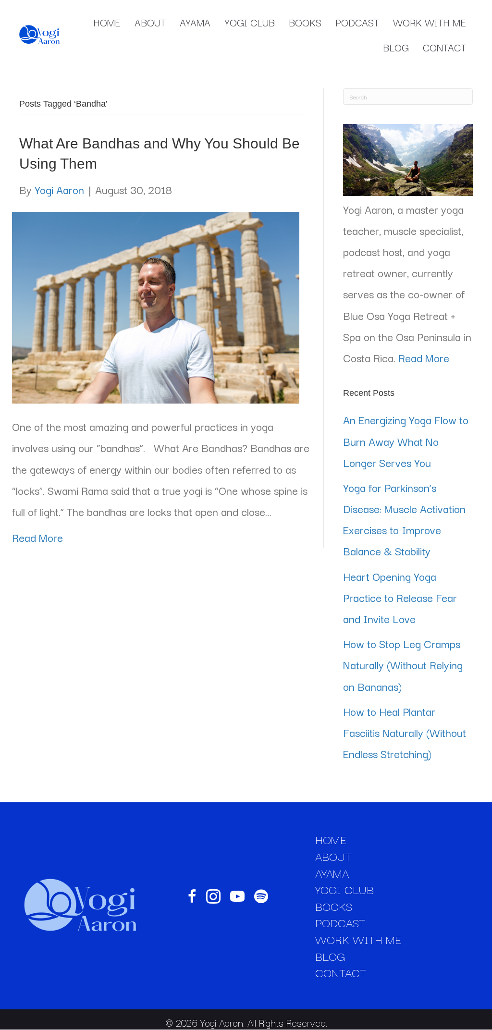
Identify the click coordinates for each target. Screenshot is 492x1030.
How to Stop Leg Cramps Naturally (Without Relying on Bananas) (403, 664)
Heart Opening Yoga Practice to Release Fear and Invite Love (400, 597)
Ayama (195, 22)
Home (107, 22)
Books (305, 22)
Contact (444, 47)
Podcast (357, 22)
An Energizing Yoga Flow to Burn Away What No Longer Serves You (405, 440)
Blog (396, 47)
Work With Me (429, 22)
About (150, 22)
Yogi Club (249, 22)
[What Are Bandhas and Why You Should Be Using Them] (155, 305)
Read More (37, 537)
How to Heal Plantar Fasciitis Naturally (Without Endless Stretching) (404, 732)
